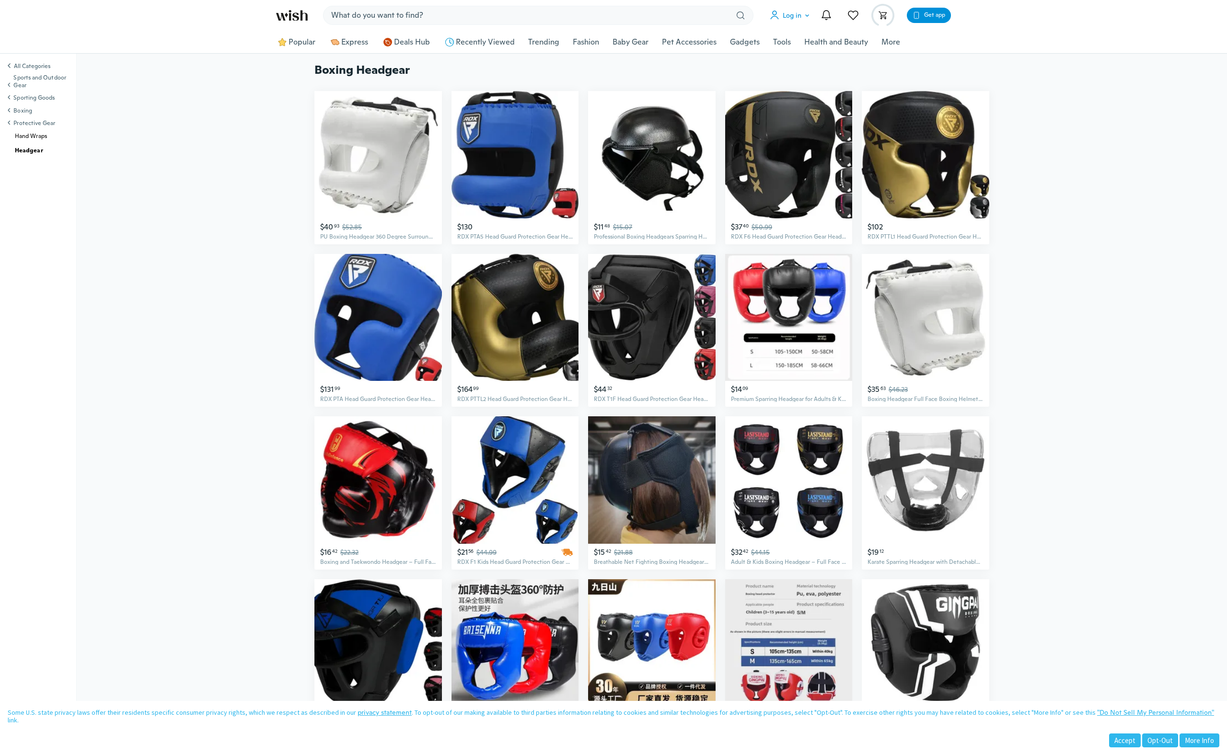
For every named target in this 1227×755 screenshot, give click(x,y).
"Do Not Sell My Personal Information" (1155, 712)
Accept (1124, 740)
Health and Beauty (836, 42)
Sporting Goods (34, 98)
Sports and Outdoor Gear (39, 81)
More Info (1199, 740)
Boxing (22, 110)
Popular (302, 42)
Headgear (29, 150)
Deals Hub (412, 42)
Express (354, 42)
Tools (782, 42)
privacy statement (385, 712)
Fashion (586, 42)
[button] (791, 15)
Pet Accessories (689, 42)
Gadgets (745, 42)
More (890, 42)
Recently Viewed (485, 42)
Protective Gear (34, 123)
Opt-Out (1160, 740)
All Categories (32, 66)
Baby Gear (630, 42)
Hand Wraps (31, 136)
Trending (543, 42)
